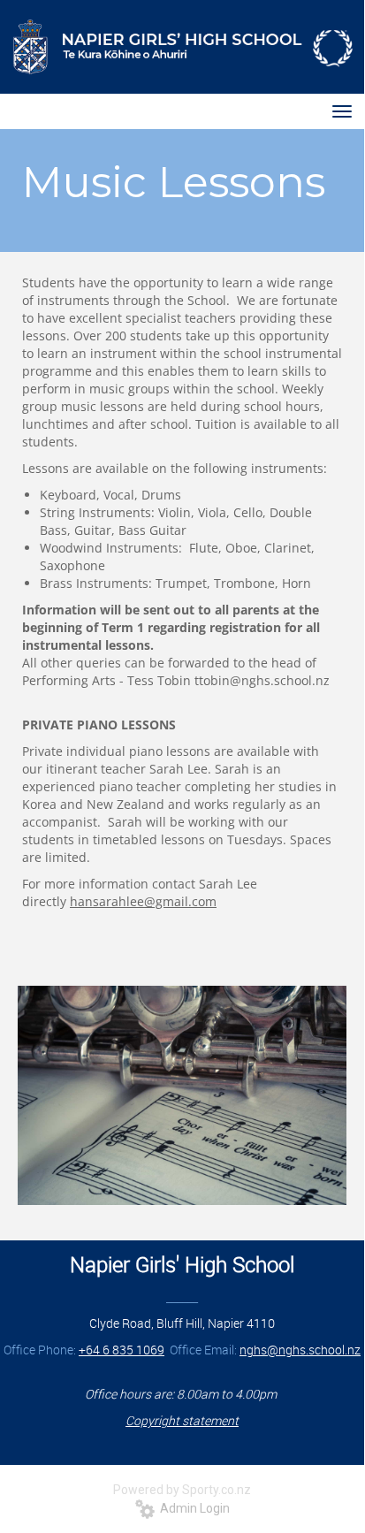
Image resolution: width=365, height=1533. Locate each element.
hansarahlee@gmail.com (143, 901)
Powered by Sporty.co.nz (182, 1490)
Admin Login (192, 1508)
